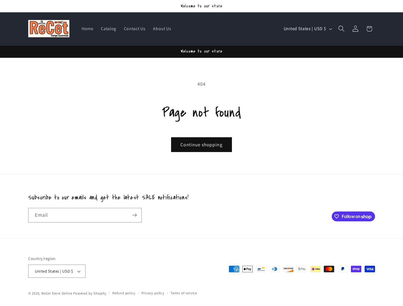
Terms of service (184, 293)
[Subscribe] (134, 215)
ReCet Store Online (56, 293)
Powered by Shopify (89, 293)
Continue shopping (201, 144)
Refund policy (123, 293)
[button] (341, 29)
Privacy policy (152, 293)
